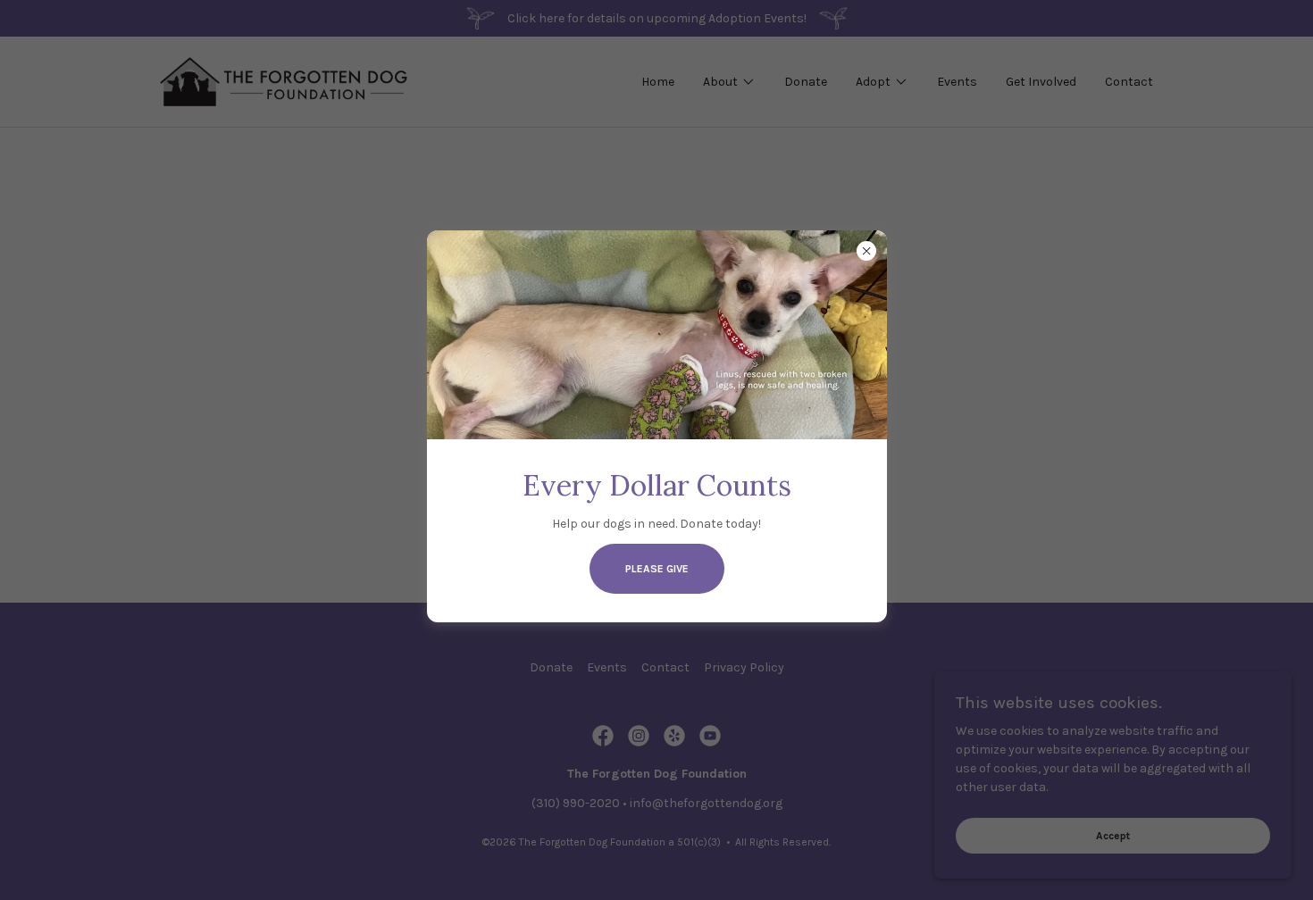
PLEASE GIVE (657, 568)
